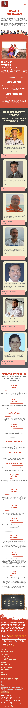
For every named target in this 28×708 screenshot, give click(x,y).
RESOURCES (4, 672)
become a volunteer (6, 667)
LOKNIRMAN (4, 662)
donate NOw (4, 675)
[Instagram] (5, 706)
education (6, 656)
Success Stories (5, 670)
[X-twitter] (12, 706)
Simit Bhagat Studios (12, 645)
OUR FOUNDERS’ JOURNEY (7, 651)
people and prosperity (10, 660)
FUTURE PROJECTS (5, 665)
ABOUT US (3, 649)
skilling (6, 658)
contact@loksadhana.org (13, 703)
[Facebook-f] (2, 706)
